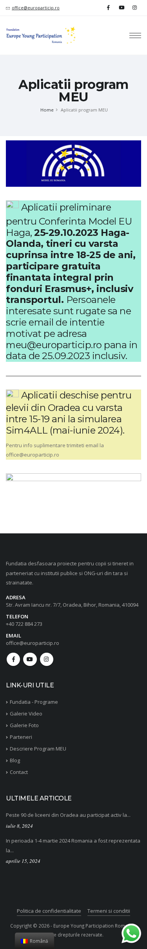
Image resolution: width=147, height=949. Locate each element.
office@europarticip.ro (36, 8)
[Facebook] (108, 8)
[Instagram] (135, 8)
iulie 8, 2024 (19, 825)
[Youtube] (122, 8)
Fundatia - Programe (34, 701)
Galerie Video (26, 713)
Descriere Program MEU (38, 748)
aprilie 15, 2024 (23, 860)
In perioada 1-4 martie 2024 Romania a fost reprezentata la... (73, 845)
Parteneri (21, 736)
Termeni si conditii (108, 910)
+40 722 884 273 (24, 623)
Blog (15, 760)
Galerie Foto (24, 725)
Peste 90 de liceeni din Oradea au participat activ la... (68, 814)
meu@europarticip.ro (54, 345)
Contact (19, 771)
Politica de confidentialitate (49, 910)
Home (47, 110)
